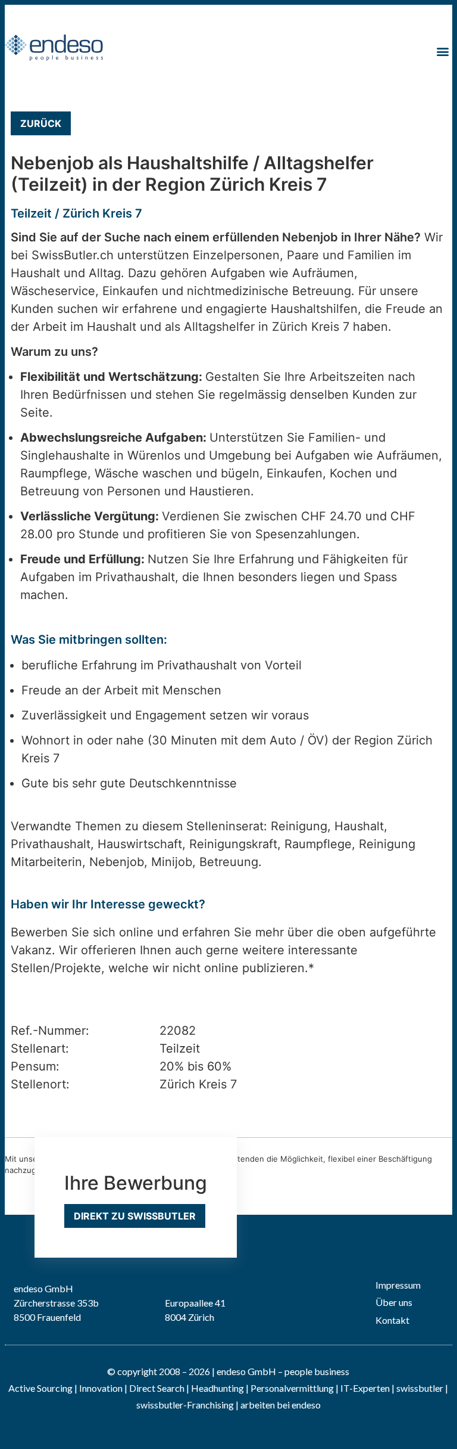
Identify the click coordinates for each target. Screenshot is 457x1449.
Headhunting (217, 1388)
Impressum (398, 1284)
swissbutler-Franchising (185, 1404)
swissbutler (419, 1388)
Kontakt (392, 1320)
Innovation (101, 1388)
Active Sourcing (41, 1388)
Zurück (40, 123)
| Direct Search (154, 1388)
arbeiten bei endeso (280, 1404)
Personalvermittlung (292, 1388)
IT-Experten (364, 1388)
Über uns (393, 1302)
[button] (442, 51)
